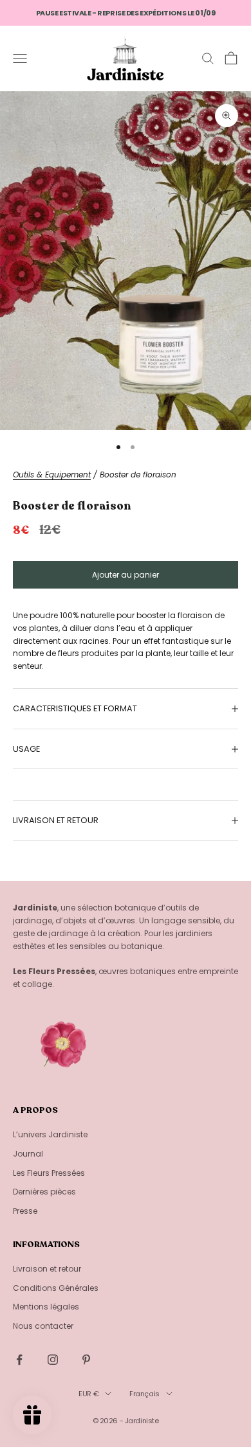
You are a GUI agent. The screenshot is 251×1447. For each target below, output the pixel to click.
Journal (28, 1153)
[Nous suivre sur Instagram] (52, 1359)
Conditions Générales (55, 1288)
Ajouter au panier (125, 574)
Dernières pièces (44, 1191)
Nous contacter (43, 1325)
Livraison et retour (47, 1268)
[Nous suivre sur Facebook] (19, 1359)
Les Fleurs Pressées (49, 1172)
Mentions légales (46, 1306)
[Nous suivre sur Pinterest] (86, 1359)
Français (144, 1394)
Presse (25, 1210)
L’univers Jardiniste (50, 1134)
